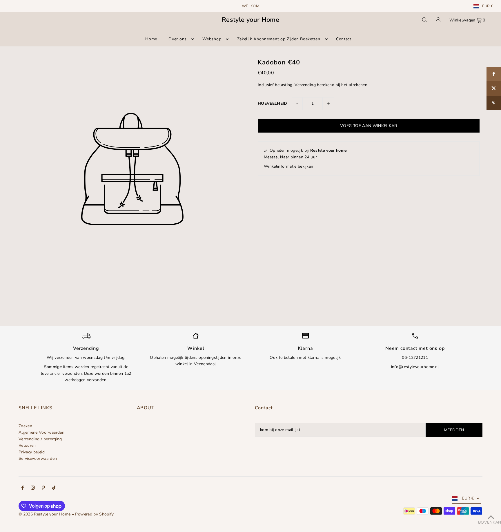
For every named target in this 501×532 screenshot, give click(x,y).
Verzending (305, 85)
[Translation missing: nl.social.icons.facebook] (494, 74)
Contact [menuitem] (343, 39)
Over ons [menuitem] (177, 39)
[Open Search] (424, 19)
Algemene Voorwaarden (41, 432)
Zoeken (25, 426)
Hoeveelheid (272, 103)
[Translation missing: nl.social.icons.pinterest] (494, 103)
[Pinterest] (43, 488)
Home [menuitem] (151, 39)
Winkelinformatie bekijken (288, 166)
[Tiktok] (53, 488)
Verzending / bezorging (40, 439)
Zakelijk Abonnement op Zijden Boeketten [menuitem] (278, 39)
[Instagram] (33, 488)
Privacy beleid (32, 452)
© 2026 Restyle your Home (44, 514)
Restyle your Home (250, 19)
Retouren (27, 445)
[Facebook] (22, 488)
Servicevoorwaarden (38, 458)
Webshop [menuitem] (211, 39)
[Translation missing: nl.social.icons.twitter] (494, 88)
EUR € (487, 6)
